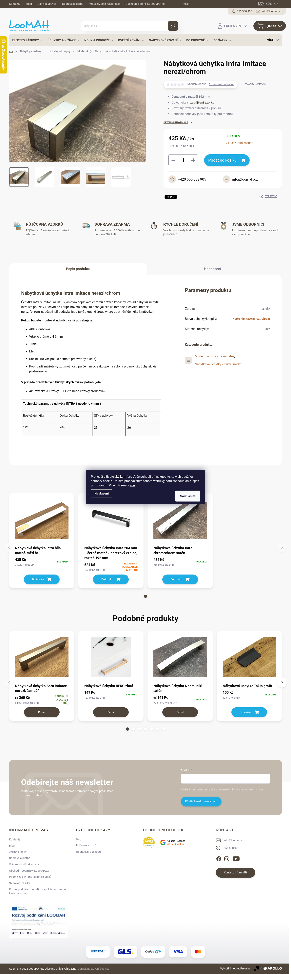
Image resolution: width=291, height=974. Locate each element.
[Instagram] (227, 858)
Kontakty (14, 3)
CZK (269, 4)
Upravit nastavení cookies (93, 968)
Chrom (266, 318)
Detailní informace (176, 122)
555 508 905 (231, 848)
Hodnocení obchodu (88, 851)
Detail (41, 712)
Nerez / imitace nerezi (246, 318)
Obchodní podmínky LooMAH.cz (145, 3)
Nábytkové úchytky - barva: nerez (218, 364)
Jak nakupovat (47, 3)
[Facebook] (219, 858)
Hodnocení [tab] (212, 269)
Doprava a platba (72, 3)
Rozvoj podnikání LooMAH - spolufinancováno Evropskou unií (37, 891)
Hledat (173, 25)
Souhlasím (187, 496)
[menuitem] (26, 40)
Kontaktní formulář (235, 872)
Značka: (255, 84)
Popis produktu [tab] (78, 269)
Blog (29, 3)
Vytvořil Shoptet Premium (235, 968)
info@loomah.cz (234, 840)
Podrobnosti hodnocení (221, 84)
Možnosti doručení (243, 143)
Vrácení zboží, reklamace (104, 3)
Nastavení (101, 493)
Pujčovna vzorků (86, 845)
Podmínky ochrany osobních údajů (30, 876)
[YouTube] (236, 858)
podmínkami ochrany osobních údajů (240, 789)
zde (132, 485)
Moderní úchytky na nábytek (214, 356)
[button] (145, 596)
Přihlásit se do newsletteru (201, 801)
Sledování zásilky (19, 883)
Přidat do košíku (222, 160)
